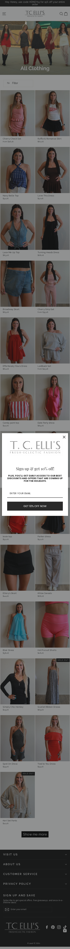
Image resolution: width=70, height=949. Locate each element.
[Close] (64, 437)
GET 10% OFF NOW (35, 506)
